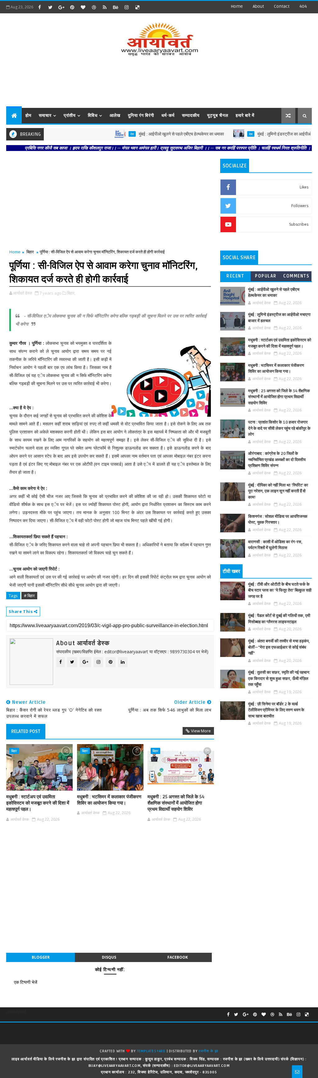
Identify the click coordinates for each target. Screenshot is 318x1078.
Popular (266, 276)
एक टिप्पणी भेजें (25, 982)
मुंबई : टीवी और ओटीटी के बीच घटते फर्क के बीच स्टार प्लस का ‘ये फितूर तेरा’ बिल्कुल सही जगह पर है (279, 590)
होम (28, 115)
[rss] (104, 7)
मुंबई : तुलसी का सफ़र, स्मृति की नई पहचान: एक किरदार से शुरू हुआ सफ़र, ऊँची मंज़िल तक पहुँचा (279, 678)
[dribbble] (93, 7)
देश (115, 134)
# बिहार (29, 595)
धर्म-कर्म (168, 115)
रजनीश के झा (208, 1051)
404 (303, 6)
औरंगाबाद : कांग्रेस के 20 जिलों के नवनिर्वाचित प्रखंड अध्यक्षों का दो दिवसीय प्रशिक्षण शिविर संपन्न (277, 459)
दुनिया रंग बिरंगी (141, 115)
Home (237, 6)
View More (201, 731)
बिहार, (71, 293)
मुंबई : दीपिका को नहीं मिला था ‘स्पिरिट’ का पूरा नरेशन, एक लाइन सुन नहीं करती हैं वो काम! (278, 491)
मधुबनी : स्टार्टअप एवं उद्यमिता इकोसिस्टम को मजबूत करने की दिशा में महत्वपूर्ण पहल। (37, 803)
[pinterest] (72, 7)
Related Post (25, 731)
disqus (109, 957)
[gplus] (61, 7)
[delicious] (137, 7)
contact (281, 6)
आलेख (115, 115)
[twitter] (50, 7)
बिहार (30, 252)
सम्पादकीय (191, 115)
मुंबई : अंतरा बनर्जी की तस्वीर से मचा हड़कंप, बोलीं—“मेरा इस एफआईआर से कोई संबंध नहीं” (279, 647)
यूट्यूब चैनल (217, 115)
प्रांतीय (70, 115)
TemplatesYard (151, 1051)
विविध (93, 115)
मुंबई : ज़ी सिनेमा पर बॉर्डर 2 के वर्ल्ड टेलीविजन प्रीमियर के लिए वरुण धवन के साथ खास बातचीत (276, 710)
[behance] (115, 7)
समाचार (45, 115)
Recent (235, 276)
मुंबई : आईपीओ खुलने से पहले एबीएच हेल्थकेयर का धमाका (164, 134)
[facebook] (39, 7)
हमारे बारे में (245, 115)
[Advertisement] (159, 83)
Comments (296, 276)
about (258, 6)
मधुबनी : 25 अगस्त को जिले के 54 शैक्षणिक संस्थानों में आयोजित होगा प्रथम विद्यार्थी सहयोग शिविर (176, 803)
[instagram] (126, 7)
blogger (41, 957)
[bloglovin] (83, 7)
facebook (177, 957)
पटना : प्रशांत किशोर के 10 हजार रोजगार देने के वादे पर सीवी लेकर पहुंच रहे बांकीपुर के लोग (279, 428)
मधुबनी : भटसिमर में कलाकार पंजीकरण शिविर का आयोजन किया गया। (109, 800)
